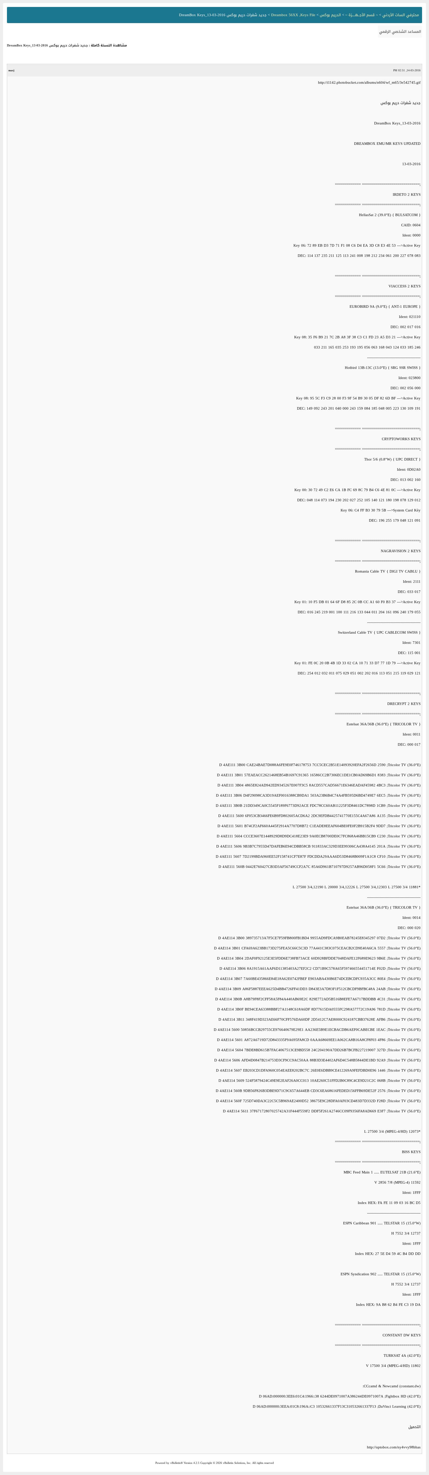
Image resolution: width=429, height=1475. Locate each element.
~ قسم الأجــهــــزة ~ (361, 14)
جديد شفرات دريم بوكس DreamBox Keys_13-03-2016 (47, 45)
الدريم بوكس (330, 14)
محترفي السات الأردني (400, 14)
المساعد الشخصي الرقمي (400, 31)
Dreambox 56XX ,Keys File (293, 14)
